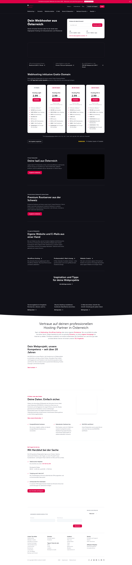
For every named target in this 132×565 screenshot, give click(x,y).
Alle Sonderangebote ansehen (77, 35)
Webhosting (44, 332)
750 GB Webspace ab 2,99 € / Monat (90, 66)
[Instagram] (89, 560)
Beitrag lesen (31, 310)
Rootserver (77, 332)
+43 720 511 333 (46, 463)
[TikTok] (91, 560)
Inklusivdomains (49, 136)
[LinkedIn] (101, 560)
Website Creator (85, 258)
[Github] (104, 560)
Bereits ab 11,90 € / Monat (36, 65)
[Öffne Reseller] (95, 11)
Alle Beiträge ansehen (65, 284)
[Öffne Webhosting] (34, 11)
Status (68, 6)
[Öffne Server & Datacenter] (73, 11)
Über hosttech (31, 367)
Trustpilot (101, 141)
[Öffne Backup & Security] (87, 11)
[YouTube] (94, 560)
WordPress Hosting (34, 258)
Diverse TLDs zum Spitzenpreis (64, 65)
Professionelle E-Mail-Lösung (63, 258)
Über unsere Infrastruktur (34, 418)
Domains (72, 334)
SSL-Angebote (79, 338)
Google (94, 141)
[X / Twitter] (99, 560)
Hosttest (90, 141)
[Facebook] (96, 560)
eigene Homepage (88, 334)
